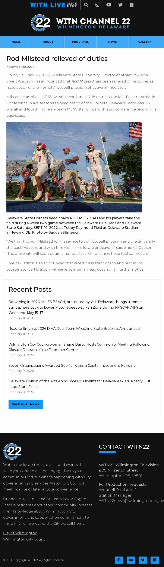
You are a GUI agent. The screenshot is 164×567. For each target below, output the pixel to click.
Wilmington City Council (25, 539)
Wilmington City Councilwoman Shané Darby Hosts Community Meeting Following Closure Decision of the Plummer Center (79, 347)
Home (16, 41)
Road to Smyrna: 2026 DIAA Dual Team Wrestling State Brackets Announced (74, 329)
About (48, 41)
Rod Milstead (82, 81)
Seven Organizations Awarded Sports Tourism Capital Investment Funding (72, 366)
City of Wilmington (20, 533)
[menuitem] (16, 42)
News (112, 41)
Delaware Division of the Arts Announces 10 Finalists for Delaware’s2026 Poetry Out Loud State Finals (80, 384)
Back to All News (25, 404)
